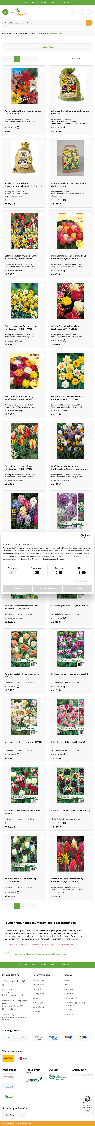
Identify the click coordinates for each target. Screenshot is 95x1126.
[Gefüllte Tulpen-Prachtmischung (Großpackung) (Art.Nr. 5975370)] (24, 384)
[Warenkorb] (81, 12)
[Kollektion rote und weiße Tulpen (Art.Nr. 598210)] (24, 797)
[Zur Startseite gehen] (28, 12)
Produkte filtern (47, 47)
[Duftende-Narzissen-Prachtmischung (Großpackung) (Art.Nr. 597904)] (24, 314)
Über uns (36, 1011)
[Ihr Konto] (90, 12)
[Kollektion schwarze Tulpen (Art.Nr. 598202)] (71, 797)
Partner (36, 998)
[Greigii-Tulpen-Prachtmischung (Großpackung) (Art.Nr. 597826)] (24, 454)
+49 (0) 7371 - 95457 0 (15, 983)
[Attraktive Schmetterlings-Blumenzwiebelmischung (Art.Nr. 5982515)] (24, 172)
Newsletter (68, 1010)
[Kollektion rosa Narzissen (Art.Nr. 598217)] (24, 729)
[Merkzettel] (73, 12)
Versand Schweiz (39, 989)
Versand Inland (38, 980)
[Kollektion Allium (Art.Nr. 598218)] (71, 524)
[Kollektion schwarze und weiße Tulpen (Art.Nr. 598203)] (24, 866)
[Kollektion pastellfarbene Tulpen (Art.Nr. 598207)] (24, 661)
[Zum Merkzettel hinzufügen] (42, 70)
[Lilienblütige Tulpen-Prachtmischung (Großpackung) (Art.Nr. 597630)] (71, 866)
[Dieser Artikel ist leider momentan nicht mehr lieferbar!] (18, 127)
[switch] (36, 572)
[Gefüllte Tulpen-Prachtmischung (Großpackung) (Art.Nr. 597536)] (71, 314)
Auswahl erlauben (47, 588)
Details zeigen (82, 581)
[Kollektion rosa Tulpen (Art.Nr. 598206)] (71, 729)
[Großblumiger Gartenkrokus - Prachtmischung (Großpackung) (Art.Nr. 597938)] (71, 454)
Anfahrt (67, 984)
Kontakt (67, 980)
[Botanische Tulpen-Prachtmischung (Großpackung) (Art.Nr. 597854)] (24, 244)
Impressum (68, 989)
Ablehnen (17, 588)
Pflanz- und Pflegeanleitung (82, 1075)
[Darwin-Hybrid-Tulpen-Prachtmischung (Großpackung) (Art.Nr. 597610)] (71, 244)
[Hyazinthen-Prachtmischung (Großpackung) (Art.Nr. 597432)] (24, 524)
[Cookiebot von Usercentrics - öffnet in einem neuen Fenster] (82, 536)
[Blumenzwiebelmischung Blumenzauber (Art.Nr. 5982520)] (71, 172)
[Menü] (5, 12)
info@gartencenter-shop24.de (14, 995)
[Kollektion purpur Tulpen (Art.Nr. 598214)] (71, 661)
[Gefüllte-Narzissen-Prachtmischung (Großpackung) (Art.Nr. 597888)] (71, 384)
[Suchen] (89, 23)
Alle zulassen (77, 588)
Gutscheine (68, 1014)
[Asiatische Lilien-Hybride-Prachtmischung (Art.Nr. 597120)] (24, 100)
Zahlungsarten (38, 993)
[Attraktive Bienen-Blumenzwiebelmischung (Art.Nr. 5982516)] (71, 100)
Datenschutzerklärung (72, 998)
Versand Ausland (39, 984)
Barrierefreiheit (38, 1007)
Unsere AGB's (69, 993)
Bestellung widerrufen (14, 1115)
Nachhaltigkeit (38, 1002)
